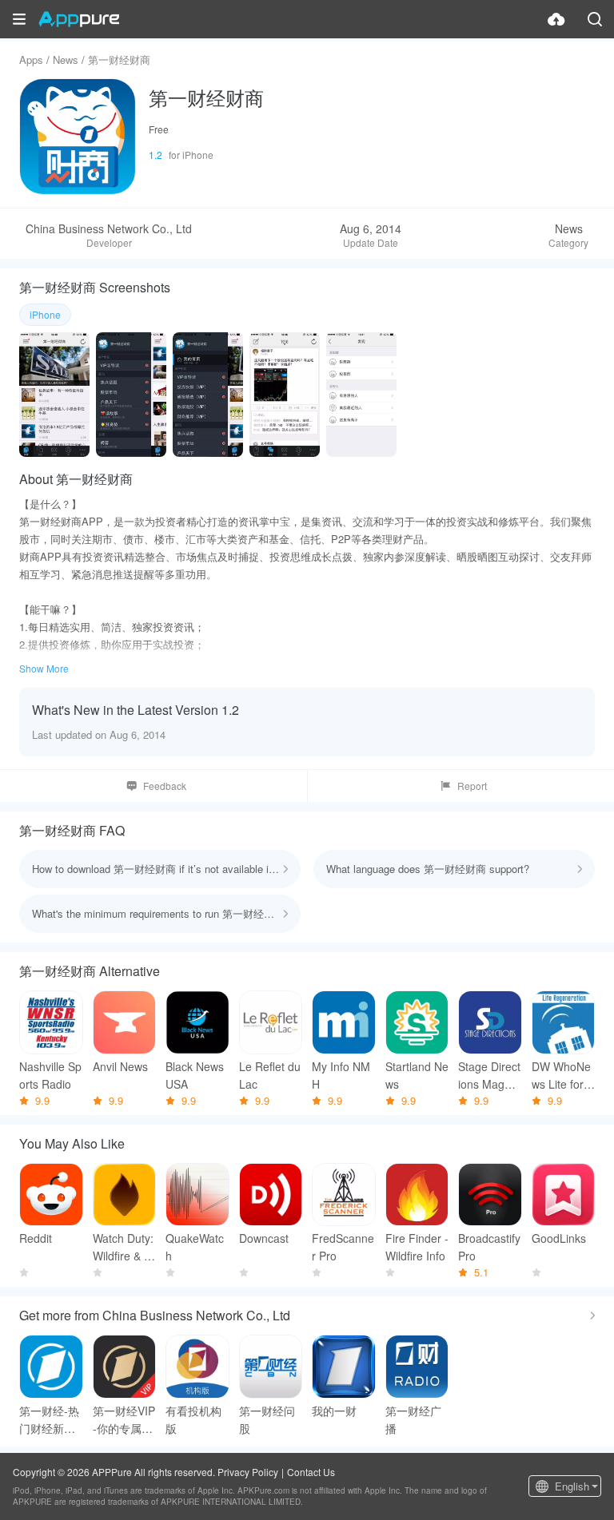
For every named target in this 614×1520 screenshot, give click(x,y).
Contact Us (311, 1471)
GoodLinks (559, 1238)
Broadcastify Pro (489, 1247)
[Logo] (78, 19)
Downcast (264, 1238)
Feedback (164, 785)
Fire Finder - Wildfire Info (417, 1247)
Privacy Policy (247, 1471)
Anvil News (120, 1066)
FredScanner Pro (343, 1247)
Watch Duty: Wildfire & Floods (123, 1247)
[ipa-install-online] (556, 19)
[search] (595, 19)
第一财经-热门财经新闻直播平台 (49, 1420)
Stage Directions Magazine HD (489, 1075)
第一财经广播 (413, 1419)
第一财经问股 (267, 1419)
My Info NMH (341, 1075)
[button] (19, 19)
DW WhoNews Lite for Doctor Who (563, 1075)
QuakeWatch (194, 1247)
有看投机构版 (193, 1419)
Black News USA (194, 1075)
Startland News (417, 1075)
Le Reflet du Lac (270, 1075)
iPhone (45, 314)
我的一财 (334, 1411)
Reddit (35, 1238)
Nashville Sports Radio (50, 1075)
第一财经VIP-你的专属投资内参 (124, 1420)
